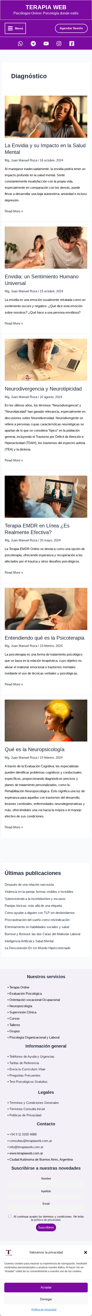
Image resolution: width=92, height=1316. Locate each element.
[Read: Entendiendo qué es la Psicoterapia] (46, 608)
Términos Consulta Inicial (27, 1109)
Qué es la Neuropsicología (34, 749)
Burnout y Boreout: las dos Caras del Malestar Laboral (42, 934)
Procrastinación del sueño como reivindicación (37, 920)
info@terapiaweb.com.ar (26, 1147)
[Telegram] (33, 43)
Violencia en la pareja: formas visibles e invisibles (39, 891)
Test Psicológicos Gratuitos (28, 1081)
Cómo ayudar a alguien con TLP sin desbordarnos (40, 913)
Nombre (46, 1178)
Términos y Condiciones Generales (34, 1103)
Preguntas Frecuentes (24, 1075)
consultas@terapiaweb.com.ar (30, 1141)
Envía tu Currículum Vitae (27, 1069)
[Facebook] (71, 43)
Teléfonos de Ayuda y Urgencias (31, 1056)
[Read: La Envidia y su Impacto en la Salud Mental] (46, 116)
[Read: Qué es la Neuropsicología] (46, 720)
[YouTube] (46, 43)
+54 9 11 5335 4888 (23, 1134)
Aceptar (46, 1287)
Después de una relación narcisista (29, 884)
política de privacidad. (47, 1219)
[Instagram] (59, 43)
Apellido (46, 1191)
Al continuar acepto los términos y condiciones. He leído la (48, 1218)
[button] (85, 1252)
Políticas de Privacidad (25, 1115)
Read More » (14, 211)
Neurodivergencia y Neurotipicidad (43, 389)
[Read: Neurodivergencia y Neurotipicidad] (46, 359)
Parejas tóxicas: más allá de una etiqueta (33, 905)
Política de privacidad (43, 1309)
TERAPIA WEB (46, 7)
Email (46, 1203)
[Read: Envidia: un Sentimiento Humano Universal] (46, 247)
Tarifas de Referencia (24, 1063)
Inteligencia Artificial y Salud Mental (29, 941)
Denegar (46, 1299)
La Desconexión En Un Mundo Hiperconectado (37, 948)
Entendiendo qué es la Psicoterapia (44, 638)
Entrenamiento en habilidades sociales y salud (37, 927)
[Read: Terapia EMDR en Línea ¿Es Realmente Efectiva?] (46, 496)
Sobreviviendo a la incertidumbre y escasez (35, 899)
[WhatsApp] (20, 43)
